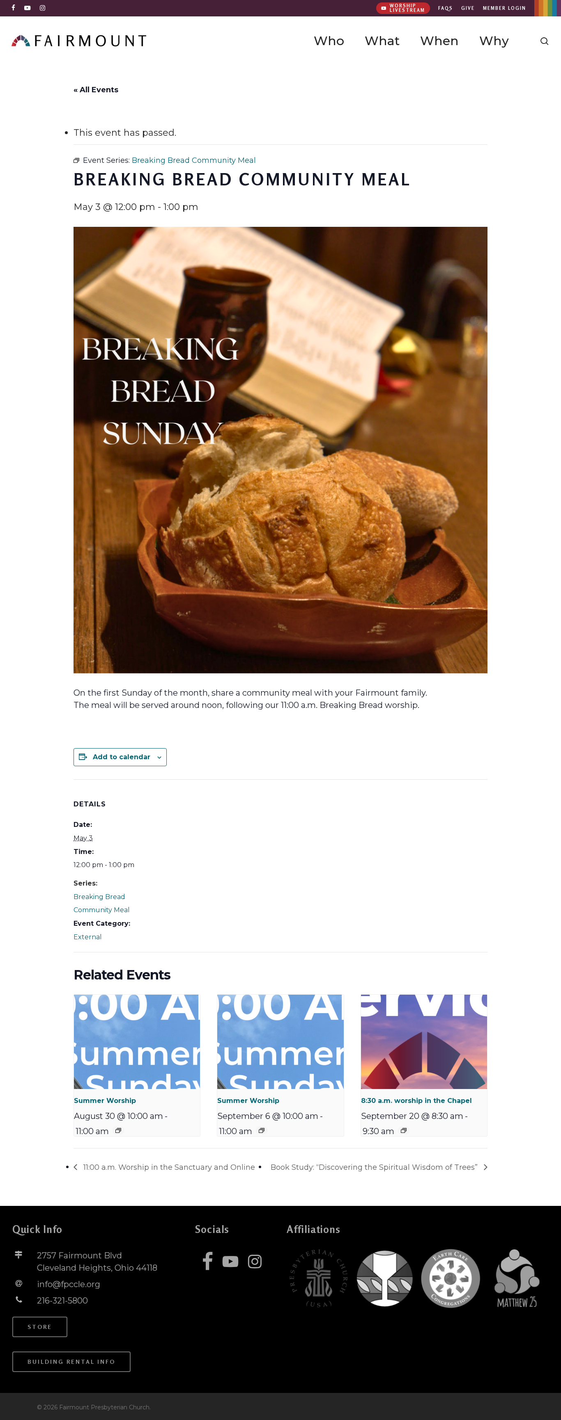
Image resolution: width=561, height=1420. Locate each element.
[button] (39, 1327)
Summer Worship (105, 1101)
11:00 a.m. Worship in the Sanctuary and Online (168, 1167)
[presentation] (137, 1042)
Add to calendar (121, 757)
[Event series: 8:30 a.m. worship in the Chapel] (404, 1130)
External (88, 937)
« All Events (96, 89)
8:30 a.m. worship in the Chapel (416, 1101)
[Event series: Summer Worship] (118, 1130)
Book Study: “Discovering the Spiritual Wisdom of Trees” (375, 1167)
